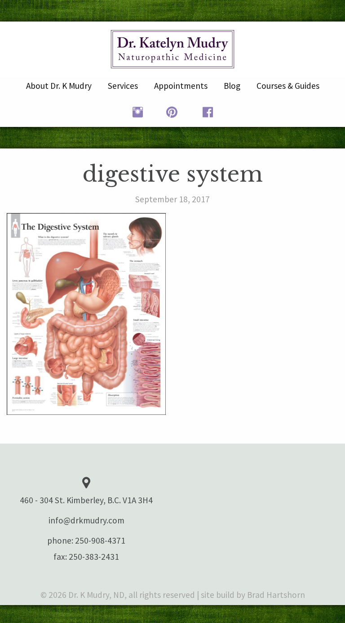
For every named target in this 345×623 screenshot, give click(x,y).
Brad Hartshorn (276, 594)
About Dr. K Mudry (59, 85)
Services (123, 85)
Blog (232, 85)
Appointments (181, 85)
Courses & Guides (288, 85)
